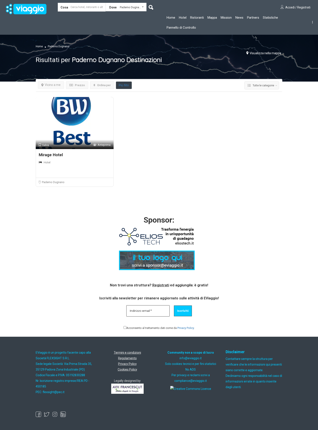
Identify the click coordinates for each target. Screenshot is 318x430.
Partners (253, 18)
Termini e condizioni (127, 352)
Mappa (212, 18)
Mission (226, 18)
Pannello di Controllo (181, 28)
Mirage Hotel (51, 154)
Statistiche (270, 18)
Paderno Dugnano (53, 182)
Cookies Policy (127, 369)
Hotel (182, 18)
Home (171, 18)
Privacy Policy (185, 328)
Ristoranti (197, 18)
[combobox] (126, 8)
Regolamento (127, 358)
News (239, 18)
